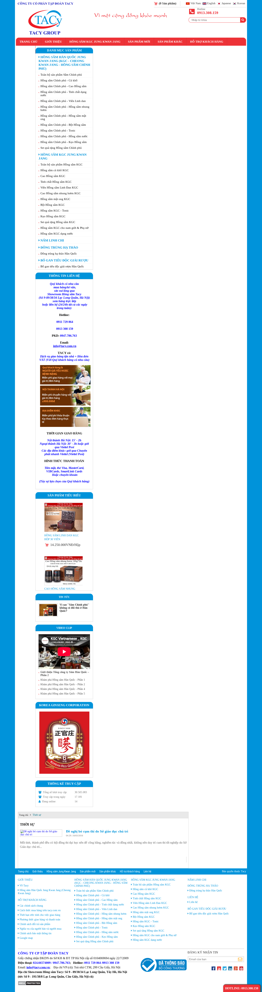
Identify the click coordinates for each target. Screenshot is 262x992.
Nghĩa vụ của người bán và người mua (40, 928)
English (211, 3)
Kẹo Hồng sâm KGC (52, 216)
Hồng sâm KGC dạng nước (56, 233)
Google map (26, 938)
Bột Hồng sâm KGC (52, 204)
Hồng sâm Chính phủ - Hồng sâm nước (64, 136)
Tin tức (64, 597)
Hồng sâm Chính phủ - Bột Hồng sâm (63, 124)
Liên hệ (26, 49)
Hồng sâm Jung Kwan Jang (61, 871)
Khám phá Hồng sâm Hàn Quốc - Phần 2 (62, 684)
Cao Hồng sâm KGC (52, 176)
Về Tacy (24, 885)
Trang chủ (28, 41)
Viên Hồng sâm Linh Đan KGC (59, 187)
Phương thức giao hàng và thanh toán (40, 919)
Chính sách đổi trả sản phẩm (35, 924)
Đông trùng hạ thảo (59, 247)
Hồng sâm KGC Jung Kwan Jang (94, 41)
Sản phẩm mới (139, 41)
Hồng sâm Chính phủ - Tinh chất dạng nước (63, 93)
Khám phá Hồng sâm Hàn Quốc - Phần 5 (62, 693)
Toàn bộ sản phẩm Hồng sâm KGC (61, 164)
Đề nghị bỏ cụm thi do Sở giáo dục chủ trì (97, 831)
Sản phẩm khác (170, 41)
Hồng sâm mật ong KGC (55, 199)
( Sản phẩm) (167, 3)
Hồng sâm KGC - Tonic (54, 210)
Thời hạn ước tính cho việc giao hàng (40, 914)
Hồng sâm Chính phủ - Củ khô (58, 80)
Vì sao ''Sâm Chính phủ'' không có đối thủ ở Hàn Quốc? (74, 607)
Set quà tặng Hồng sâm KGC (57, 222)
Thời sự (37, 814)
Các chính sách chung (31, 905)
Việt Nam (195, 3)
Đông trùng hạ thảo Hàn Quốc (58, 253)
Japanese (226, 3)
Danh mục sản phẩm (64, 50)
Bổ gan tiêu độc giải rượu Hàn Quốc (62, 266)
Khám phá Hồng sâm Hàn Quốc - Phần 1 (62, 679)
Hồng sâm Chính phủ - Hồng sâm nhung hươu (64, 108)
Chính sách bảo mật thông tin (35, 933)
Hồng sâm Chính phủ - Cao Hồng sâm (63, 86)
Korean (241, 3)
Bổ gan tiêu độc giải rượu (64, 260)
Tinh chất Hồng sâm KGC (56, 181)
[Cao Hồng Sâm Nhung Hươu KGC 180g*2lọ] (63, 531)
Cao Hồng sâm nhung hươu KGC (60, 193)
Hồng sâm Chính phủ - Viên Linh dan (63, 101)
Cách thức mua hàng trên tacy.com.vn (40, 910)
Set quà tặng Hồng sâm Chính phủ (61, 147)
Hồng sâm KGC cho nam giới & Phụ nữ (64, 227)
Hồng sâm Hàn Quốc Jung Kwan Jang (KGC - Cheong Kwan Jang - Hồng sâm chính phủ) (64, 62)
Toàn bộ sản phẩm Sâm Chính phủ (61, 74)
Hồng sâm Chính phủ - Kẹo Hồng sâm (63, 142)
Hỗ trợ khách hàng (206, 41)
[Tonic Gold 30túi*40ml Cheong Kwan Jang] (63, 584)
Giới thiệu (53, 41)
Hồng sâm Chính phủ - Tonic (57, 130)
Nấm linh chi (52, 240)
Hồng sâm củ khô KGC (54, 170)
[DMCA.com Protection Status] (29, 984)
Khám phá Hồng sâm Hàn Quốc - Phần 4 (62, 689)
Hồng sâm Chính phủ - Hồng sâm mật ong (63, 117)
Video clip (64, 628)
